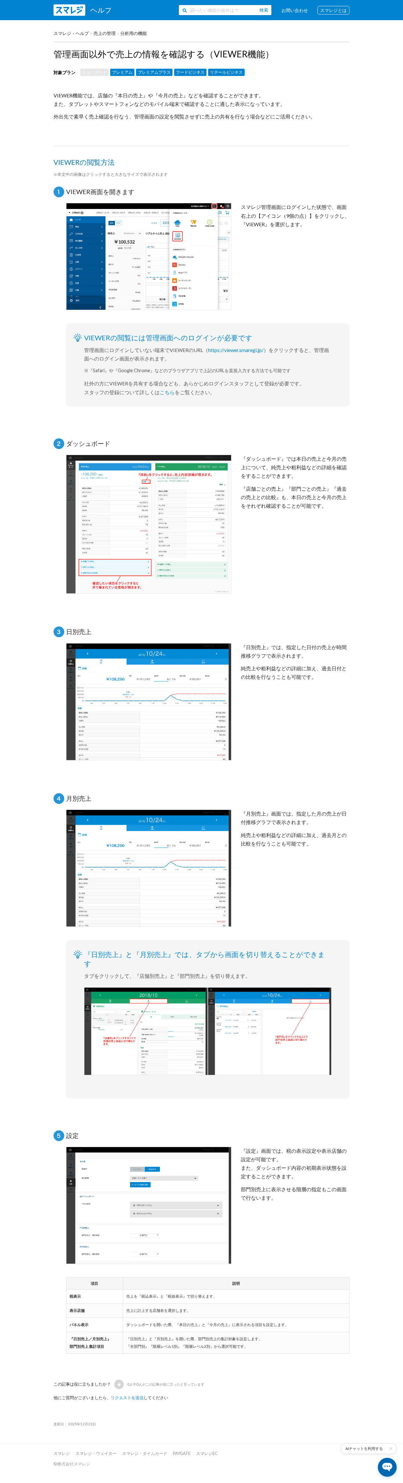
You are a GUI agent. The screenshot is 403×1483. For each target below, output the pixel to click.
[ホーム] (82, 10)
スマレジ (62, 1453)
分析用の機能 (133, 33)
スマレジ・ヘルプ (71, 33)
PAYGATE (181, 1453)
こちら (167, 392)
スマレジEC (207, 1453)
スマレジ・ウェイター (96, 1453)
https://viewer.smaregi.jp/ (236, 350)
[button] (119, 1384)
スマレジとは (333, 10)
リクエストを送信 (127, 1397)
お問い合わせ (294, 10)
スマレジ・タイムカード (144, 1453)
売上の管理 (105, 33)
